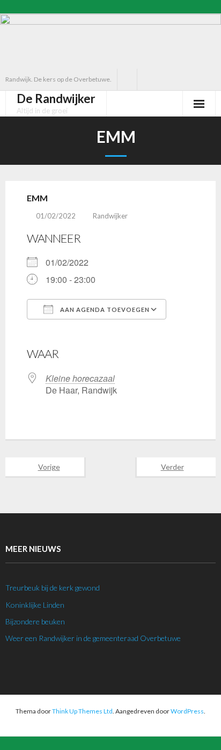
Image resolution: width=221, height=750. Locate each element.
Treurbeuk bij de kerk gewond (52, 587)
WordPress (187, 711)
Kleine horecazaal (80, 378)
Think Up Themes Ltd (82, 711)
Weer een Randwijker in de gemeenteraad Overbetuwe (93, 638)
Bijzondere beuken (35, 621)
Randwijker (110, 216)
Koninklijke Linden (34, 604)
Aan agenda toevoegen (104, 309)
